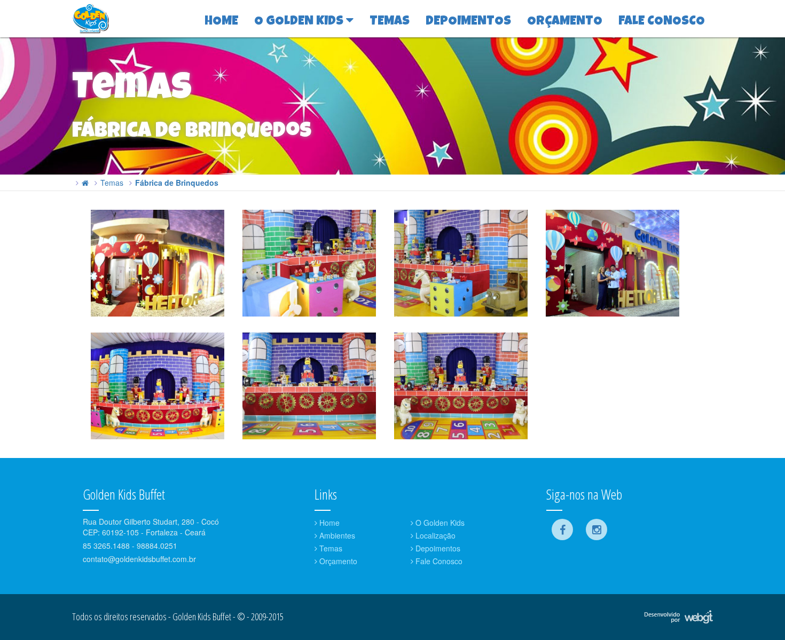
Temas (111, 182)
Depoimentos (436, 548)
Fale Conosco (437, 561)
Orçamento (337, 561)
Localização (434, 535)
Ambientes (336, 535)
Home (328, 522)
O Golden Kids (439, 522)
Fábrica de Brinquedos (176, 182)
